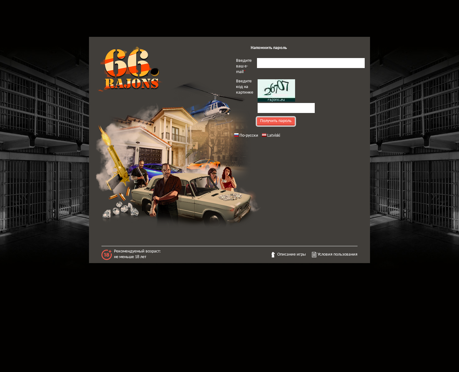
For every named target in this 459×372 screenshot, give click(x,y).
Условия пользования (338, 254)
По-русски (248, 135)
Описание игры (291, 254)
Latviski (273, 135)
